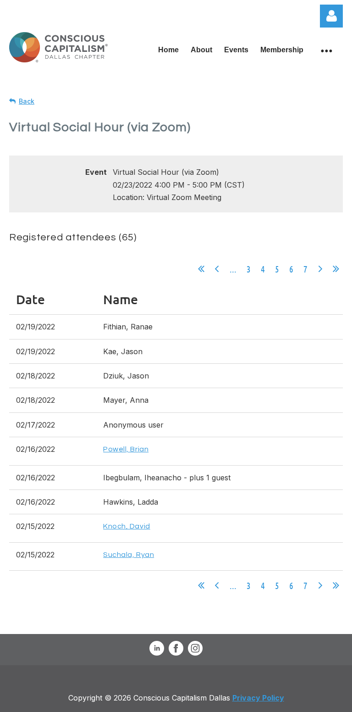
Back (26, 101)
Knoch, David (126, 526)
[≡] (326, 50)
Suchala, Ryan (128, 554)
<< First (201, 268)
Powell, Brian (125, 449)
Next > (320, 268)
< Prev (216, 268)
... (233, 268)
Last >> (336, 268)
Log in (331, 16)
